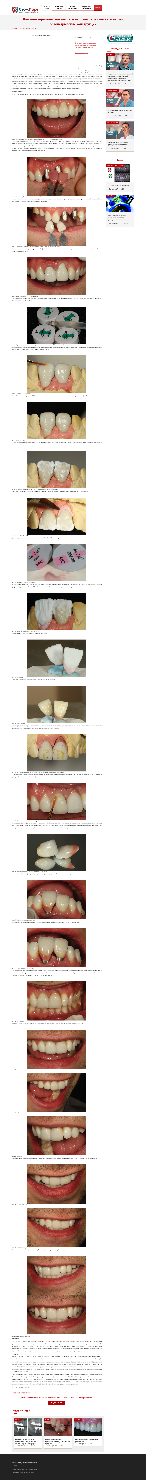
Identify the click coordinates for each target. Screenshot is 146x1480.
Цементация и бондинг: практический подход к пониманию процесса (57, 1442)
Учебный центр (47, 8)
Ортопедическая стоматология (86, 45)
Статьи (97, 8)
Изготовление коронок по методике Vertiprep (120, 111)
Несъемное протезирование (84, 47)
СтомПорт (15, 28)
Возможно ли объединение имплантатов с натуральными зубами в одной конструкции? (25, 1442)
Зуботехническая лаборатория (85, 43)
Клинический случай (81, 53)
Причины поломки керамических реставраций (86, 1441)
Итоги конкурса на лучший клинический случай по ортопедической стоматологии (118, 218)
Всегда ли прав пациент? (120, 185)
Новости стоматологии (72, 8)
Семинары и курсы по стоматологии (25, 1469)
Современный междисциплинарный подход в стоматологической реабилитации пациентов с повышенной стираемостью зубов (120, 77)
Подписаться (56, 1403)
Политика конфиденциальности (23, 1472)
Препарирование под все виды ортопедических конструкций (118, 144)
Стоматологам (25, 28)
